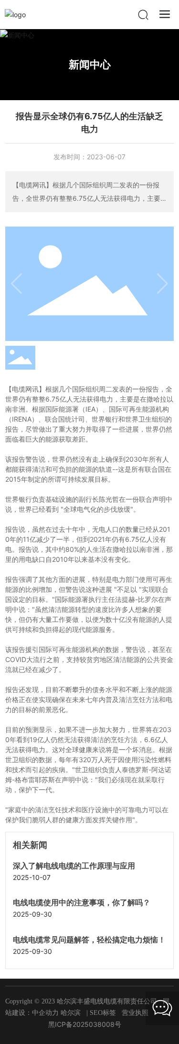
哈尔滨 (71, 1012)
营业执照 (135, 1012)
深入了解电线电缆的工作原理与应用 (74, 866)
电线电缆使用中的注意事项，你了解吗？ (81, 903)
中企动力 (45, 1012)
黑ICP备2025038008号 (84, 1024)
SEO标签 (103, 1012)
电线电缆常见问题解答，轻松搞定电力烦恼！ (89, 940)
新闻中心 (90, 64)
